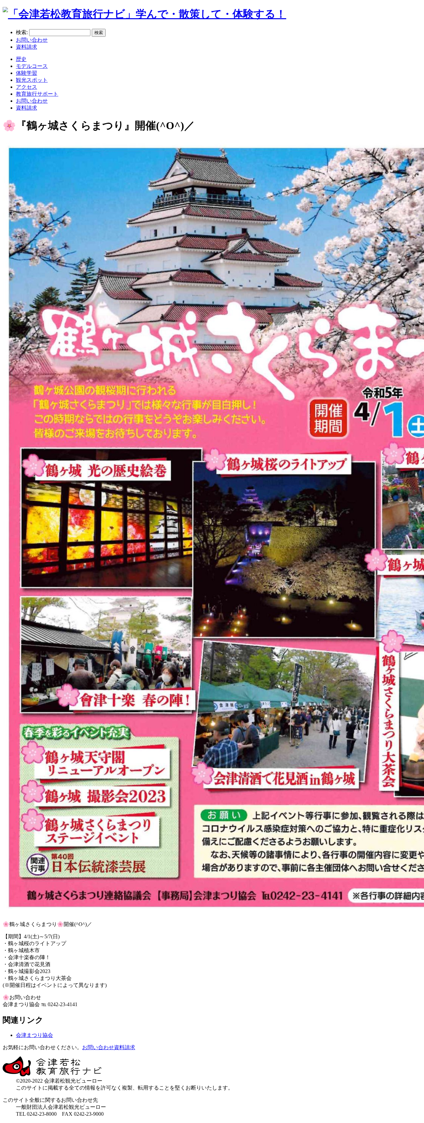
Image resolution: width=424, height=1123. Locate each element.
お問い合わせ (32, 40)
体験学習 (26, 73)
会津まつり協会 (34, 1035)
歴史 (21, 59)
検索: (22, 32)
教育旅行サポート (37, 94)
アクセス (26, 87)
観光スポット (32, 80)
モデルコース (32, 66)
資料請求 (26, 47)
